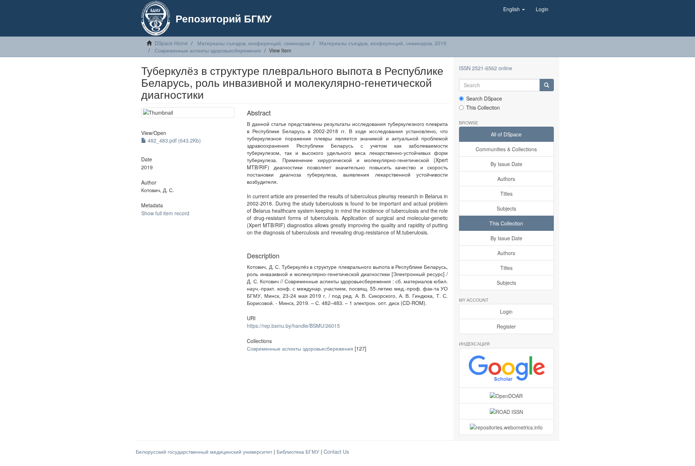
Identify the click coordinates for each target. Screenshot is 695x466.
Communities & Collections (506, 149)
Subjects (506, 208)
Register (506, 326)
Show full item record (165, 213)
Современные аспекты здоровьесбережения (208, 50)
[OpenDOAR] (506, 395)
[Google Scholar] (506, 368)
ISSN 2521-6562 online (485, 68)
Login (506, 311)
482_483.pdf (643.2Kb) (173, 140)
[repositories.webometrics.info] (506, 427)
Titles (506, 193)
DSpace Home (171, 43)
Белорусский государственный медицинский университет (205, 451)
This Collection (483, 107)
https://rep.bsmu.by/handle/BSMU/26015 (293, 325)
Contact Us (336, 451)
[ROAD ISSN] (506, 411)
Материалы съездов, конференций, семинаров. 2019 (382, 43)
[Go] (546, 85)
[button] (514, 9)
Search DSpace (484, 98)
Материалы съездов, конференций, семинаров (253, 43)
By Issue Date (506, 164)
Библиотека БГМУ (299, 451)
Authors (506, 178)
